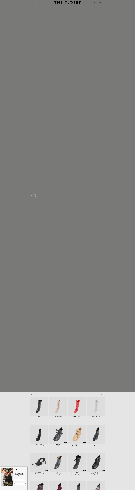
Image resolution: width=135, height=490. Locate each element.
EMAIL (15, 482)
